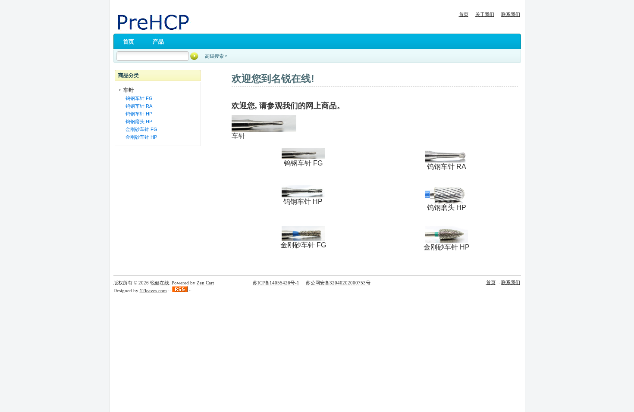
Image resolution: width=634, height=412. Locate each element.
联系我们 (510, 14)
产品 (158, 41)
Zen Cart (205, 282)
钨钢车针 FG (138, 98)
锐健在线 (159, 282)
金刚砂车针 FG (140, 129)
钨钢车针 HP (137, 113)
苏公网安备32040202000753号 (338, 282)
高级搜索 (214, 56)
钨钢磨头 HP (137, 121)
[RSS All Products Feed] (180, 290)
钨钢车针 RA (137, 106)
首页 (463, 14)
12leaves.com (153, 290)
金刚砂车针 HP (140, 137)
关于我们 (484, 14)
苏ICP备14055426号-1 (276, 282)
